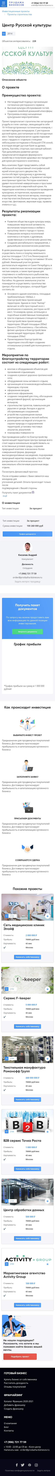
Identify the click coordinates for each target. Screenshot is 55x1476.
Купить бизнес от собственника (20, 1379)
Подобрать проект (20, 1356)
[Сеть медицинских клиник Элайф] (27, 906)
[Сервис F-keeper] (27, 980)
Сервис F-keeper (17, 998)
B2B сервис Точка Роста (22, 1141)
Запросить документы (27, 631)
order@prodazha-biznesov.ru (42, 5)
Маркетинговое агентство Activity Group (24, 1275)
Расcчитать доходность (16, 1383)
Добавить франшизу (14, 1405)
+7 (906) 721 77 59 (39, 3)
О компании (10, 1423)
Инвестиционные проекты (16, 11)
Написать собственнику (27, 957)
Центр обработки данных (23, 1210)
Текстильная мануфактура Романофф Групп (24, 1069)
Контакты (9, 1430)
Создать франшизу (13, 1408)
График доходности (27, 534)
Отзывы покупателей (15, 1386)
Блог (6, 1427)
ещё (5, 495)
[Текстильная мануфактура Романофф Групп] (27, 1049)
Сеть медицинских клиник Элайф (23, 927)
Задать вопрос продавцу (27, 581)
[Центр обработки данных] (27, 1192)
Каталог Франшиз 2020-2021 (18, 1401)
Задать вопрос (43, 1470)
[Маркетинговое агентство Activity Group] (27, 1258)
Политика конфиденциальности (19, 1470)
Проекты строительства (19, 14)
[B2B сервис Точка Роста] (27, 1122)
